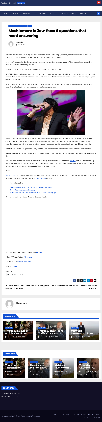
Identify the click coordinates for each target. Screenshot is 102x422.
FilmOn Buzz (23, 25)
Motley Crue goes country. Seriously (22, 190)
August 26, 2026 (13, 371)
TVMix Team (22, 337)
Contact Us (28, 14)
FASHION (83, 414)
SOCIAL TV (96, 418)
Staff (53, 14)
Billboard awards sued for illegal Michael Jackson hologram (30, 187)
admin (20, 42)
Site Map (42, 14)
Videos (83, 14)
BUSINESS (87, 418)
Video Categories (68, 14)
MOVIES (68, 414)
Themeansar (35, 416)
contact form (13, 396)
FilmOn (39, 252)
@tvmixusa (28, 257)
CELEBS (91, 414)
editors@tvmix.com (24, 262)
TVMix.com (15, 266)
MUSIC (29, 25)
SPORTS (76, 414)
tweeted (73, 161)
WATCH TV (57, 414)
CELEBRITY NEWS (13, 25)
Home (6, 14)
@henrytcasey (41, 178)
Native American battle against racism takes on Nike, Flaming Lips (32, 192)
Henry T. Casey (10, 175)
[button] (95, 13)
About (16, 14)
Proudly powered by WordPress (10, 416)
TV (63, 414)
